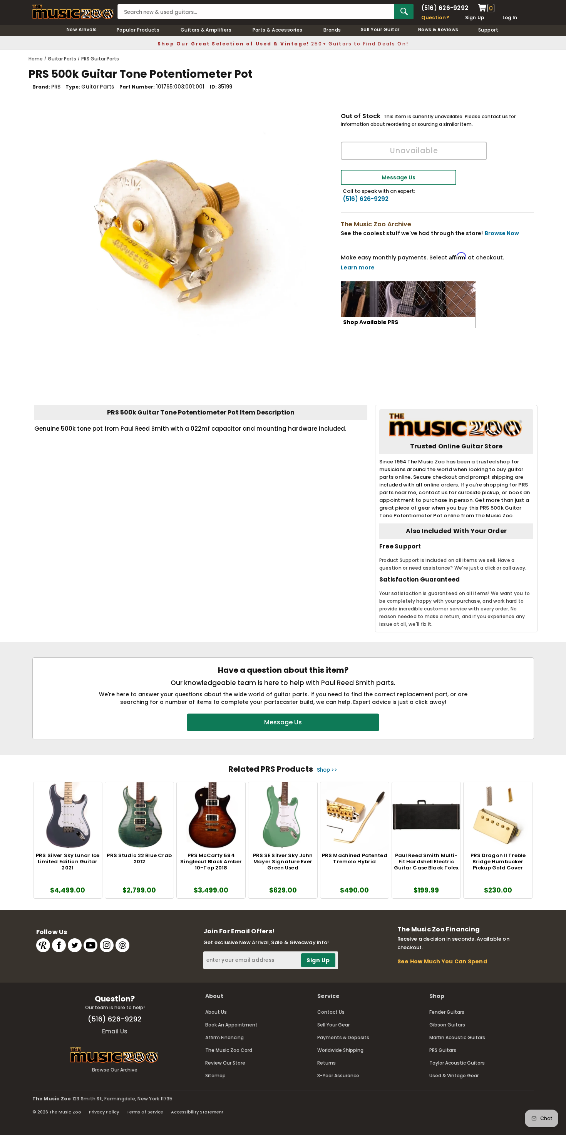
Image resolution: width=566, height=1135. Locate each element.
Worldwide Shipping (340, 1050)
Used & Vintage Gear (454, 1075)
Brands (332, 30)
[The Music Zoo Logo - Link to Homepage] (73, 12)
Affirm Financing (224, 1037)
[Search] (404, 11)
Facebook (59, 945)
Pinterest (122, 945)
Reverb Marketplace (43, 945)
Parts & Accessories (278, 30)
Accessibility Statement (197, 1112)
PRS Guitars (442, 1050)
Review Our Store (225, 1063)
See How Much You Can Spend (442, 961)
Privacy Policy (104, 1112)
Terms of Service (145, 1112)
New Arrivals (82, 29)
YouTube (90, 945)
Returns (326, 1063)
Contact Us (331, 1012)
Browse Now (502, 233)
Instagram (107, 945)
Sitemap (215, 1075)
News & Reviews (438, 29)
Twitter (75, 945)
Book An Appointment (231, 1024)
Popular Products (138, 30)
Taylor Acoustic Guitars (457, 1063)
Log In (509, 17)
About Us (216, 1012)
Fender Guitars (446, 1012)
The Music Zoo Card (228, 1050)
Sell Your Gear (333, 1024)
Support (488, 30)
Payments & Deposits (343, 1037)
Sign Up (475, 17)
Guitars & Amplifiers (206, 30)
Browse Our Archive (114, 1069)
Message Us (398, 177)
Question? (435, 17)
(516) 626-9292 (444, 8)
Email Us (114, 1031)
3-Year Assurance (338, 1075)
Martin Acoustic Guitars (457, 1037)
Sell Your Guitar (380, 29)
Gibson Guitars (447, 1024)
